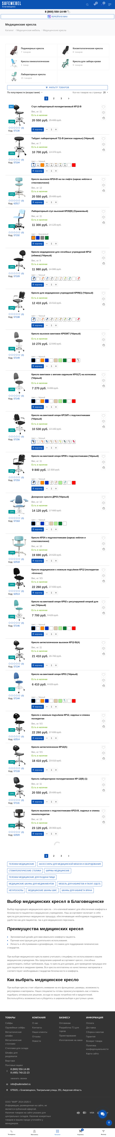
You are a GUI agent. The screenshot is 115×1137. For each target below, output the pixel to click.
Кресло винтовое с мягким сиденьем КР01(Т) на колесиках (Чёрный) (63, 376)
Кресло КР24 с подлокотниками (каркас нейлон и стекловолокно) (58, 539)
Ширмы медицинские (57, 871)
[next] (69, 98)
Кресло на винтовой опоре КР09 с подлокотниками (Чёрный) (65, 456)
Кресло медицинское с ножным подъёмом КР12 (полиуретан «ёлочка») (65, 571)
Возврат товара (94, 1041)
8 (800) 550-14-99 (55, 11)
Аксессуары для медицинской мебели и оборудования (70, 864)
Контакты (37, 1027)
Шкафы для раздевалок (11, 1054)
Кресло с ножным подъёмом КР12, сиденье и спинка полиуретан (60, 717)
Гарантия (90, 1036)
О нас (35, 1023)
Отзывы (36, 1036)
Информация (94, 1017)
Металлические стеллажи (13, 1042)
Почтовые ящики (14, 1065)
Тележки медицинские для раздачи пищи (32, 877)
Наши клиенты (39, 1032)
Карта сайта (92, 1053)
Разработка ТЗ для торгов (69, 1029)
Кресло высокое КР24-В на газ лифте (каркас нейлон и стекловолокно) (61, 181)
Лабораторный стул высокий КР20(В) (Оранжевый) (59, 211)
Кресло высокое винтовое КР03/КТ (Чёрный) (56, 333)
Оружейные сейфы (15, 1027)
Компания (39, 1017)
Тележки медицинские (21, 864)
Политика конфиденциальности (97, 1047)
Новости (36, 1041)
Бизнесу (64, 1017)
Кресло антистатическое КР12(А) (49, 747)
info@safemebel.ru (20, 1084)
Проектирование (67, 1035)
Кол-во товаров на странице (87, 92)
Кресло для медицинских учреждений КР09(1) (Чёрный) (62, 293)
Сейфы (9, 1023)
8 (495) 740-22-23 (19, 1072)
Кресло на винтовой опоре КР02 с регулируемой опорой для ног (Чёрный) (64, 603)
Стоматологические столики (25, 871)
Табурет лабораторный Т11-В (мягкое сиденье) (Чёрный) (62, 138)
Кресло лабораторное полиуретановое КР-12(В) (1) (59, 778)
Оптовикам (65, 1023)
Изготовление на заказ (71, 1040)
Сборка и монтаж (95, 1032)
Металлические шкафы (13, 1034)
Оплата (90, 1023)
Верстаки (10, 1060)
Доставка (91, 1027)
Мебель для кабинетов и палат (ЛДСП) (79, 884)
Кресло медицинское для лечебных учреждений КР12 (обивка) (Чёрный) (61, 254)
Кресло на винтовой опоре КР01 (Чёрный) (54, 674)
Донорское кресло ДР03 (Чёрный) (50, 497)
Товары (10, 1017)
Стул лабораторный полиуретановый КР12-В (56, 106)
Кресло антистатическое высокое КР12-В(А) (55, 642)
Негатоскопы (16, 890)
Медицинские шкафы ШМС (42, 890)
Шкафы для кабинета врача (77, 890)
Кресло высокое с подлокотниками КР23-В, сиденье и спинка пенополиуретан (65, 812)
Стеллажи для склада (16, 1048)
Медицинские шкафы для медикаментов (31, 884)
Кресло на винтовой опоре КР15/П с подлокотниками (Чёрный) (60, 417)
